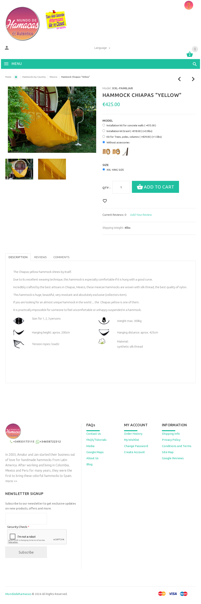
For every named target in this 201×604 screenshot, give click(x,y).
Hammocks (15, 77)
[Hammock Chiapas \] (19, 169)
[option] (19, 169)
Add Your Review (141, 214)
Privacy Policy (171, 439)
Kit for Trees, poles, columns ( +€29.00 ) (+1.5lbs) (134, 136)
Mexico (53, 77)
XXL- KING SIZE (115, 169)
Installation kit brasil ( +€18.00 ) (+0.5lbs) (129, 131)
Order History (133, 433)
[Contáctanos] (188, 5)
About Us (92, 458)
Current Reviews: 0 (114, 214)
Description (17, 257)
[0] (189, 56)
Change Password (136, 446)
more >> (11, 481)
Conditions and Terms (176, 446)
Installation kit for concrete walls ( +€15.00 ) (131, 125)
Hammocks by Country (34, 77)
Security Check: (18, 526)
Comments (61, 257)
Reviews (40, 257)
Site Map (168, 452)
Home (8, 77)
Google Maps (95, 452)
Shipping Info (171, 433)
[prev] (179, 79)
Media (90, 446)
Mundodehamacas (18, 594)
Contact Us (93, 433)
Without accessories (118, 142)
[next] (193, 79)
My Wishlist (131, 439)
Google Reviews (173, 458)
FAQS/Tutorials (96, 439)
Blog (89, 464)
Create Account (134, 452)
